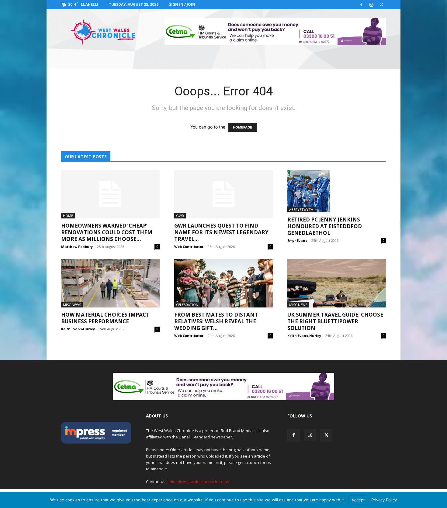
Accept (358, 499)
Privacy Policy (384, 499)
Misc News (72, 304)
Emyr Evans (297, 240)
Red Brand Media (237, 430)
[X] (381, 4)
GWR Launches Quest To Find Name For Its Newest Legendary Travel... (221, 232)
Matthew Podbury (77, 246)
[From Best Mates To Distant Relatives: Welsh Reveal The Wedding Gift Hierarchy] (223, 283)
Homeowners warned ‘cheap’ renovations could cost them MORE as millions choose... (106, 232)
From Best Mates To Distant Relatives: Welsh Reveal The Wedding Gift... (216, 321)
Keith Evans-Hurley (78, 329)
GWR (180, 215)
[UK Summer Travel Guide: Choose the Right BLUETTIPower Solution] (336, 283)
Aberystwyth (301, 209)
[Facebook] (361, 4)
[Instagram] (371, 4)
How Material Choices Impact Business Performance (105, 318)
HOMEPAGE (242, 127)
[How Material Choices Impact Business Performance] (110, 283)
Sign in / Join (182, 4)
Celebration (187, 304)
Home (68, 215)
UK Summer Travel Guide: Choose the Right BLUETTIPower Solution (335, 321)
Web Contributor (188, 246)
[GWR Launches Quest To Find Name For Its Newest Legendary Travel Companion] (223, 194)
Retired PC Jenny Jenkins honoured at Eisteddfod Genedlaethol (324, 226)
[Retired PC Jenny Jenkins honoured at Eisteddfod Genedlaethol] (336, 191)
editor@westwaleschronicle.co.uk (198, 481)
